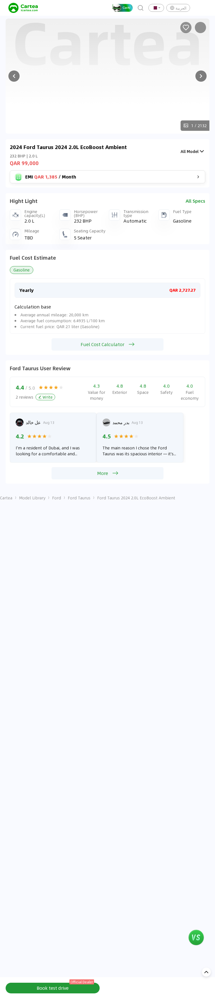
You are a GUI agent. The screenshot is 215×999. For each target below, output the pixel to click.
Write (48, 397)
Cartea (6, 497)
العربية (181, 8)
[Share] (200, 27)
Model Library (32, 497)
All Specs (195, 201)
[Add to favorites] (185, 27)
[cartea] (23, 8)
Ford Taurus (79, 497)
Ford (56, 497)
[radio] (40, 387)
